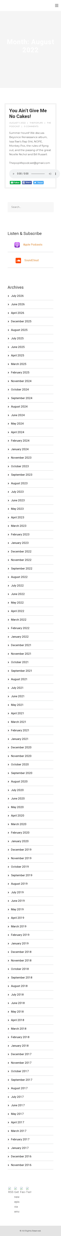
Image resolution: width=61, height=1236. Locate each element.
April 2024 (17, 432)
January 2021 (20, 739)
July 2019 (17, 892)
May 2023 (17, 508)
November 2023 (21, 457)
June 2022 (18, 594)
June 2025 (18, 347)
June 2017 (18, 1105)
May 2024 (17, 423)
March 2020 (18, 824)
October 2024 (20, 389)
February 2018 (20, 1037)
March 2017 (18, 1131)
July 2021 (17, 687)
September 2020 (21, 773)
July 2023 (17, 491)
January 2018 (20, 1045)
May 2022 (17, 602)
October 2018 (20, 969)
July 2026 (17, 295)
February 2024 (20, 440)
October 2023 (20, 466)
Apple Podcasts (32, 244)
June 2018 (18, 1003)
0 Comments (31, 126)
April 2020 (17, 815)
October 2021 (20, 662)
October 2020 (20, 764)
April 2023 (17, 517)
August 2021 (19, 679)
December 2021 (21, 645)
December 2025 (21, 321)
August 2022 (19, 577)
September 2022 (21, 568)
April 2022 (17, 611)
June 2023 (18, 500)
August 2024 (19, 406)
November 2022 (21, 560)
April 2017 (17, 1122)
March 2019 (18, 926)
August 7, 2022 (17, 122)
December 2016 (21, 1156)
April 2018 (17, 1020)
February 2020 (20, 832)
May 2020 (17, 807)
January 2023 (20, 543)
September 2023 (21, 474)
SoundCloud (31, 260)
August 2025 (19, 330)
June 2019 (18, 900)
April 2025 (17, 355)
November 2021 (21, 653)
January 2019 (20, 943)
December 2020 (21, 747)
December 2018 (21, 952)
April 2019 (17, 917)
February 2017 (20, 1139)
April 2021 (17, 713)
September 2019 (21, 875)
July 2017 (17, 1096)
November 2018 (21, 960)
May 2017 (17, 1114)
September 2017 (21, 1079)
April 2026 (17, 313)
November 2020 (21, 756)
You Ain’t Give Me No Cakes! (28, 113)
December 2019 (21, 849)
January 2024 (20, 449)
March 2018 (18, 1028)
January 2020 (20, 841)
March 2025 (18, 364)
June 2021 (18, 696)
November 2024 (21, 381)
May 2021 (17, 705)
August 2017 (19, 1088)
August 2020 (19, 781)
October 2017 (20, 1071)
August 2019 (19, 883)
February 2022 (20, 628)
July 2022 (17, 585)
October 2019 (20, 866)
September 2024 (21, 398)
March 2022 (18, 619)
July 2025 (17, 338)
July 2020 (17, 790)
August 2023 (19, 483)
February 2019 (20, 934)
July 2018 (17, 994)
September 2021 (21, 670)
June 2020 (18, 798)
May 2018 (17, 1011)
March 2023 (18, 525)
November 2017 (21, 1062)
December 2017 (21, 1054)
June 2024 (18, 415)
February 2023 (20, 534)
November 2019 (21, 858)
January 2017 (20, 1148)
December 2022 (21, 551)
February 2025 (20, 372)
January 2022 (20, 636)
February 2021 (20, 730)
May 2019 (17, 909)
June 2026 (18, 304)
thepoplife (36, 122)
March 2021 (18, 722)
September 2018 (21, 977)
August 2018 (19, 986)
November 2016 (21, 1165)
